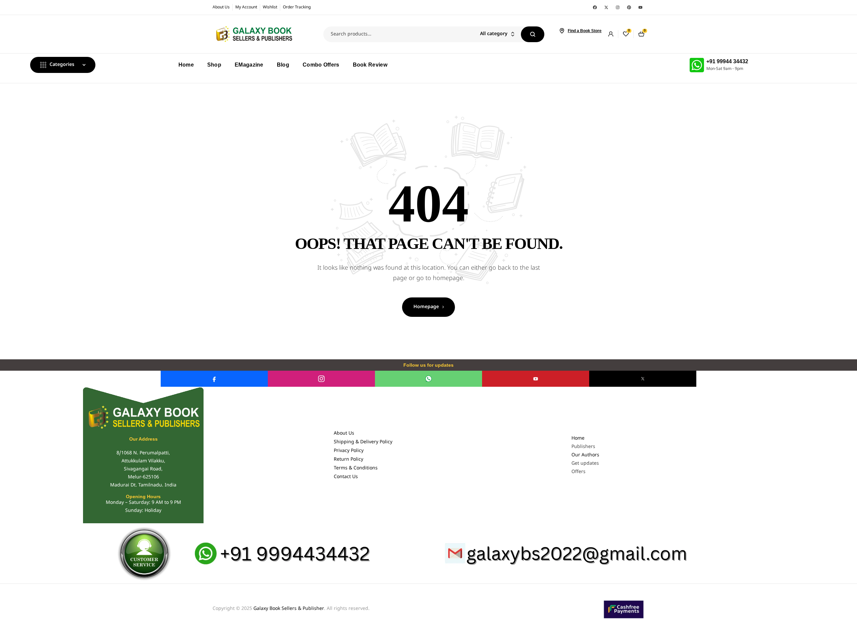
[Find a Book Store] (561, 30)
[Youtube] (640, 7)
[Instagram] (618, 7)
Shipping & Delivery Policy (363, 442)
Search (532, 34)
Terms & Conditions (356, 468)
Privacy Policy (349, 451)
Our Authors (585, 455)
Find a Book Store (585, 30)
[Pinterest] (629, 7)
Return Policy (348, 459)
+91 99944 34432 (727, 61)
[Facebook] (595, 7)
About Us (344, 433)
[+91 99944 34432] (697, 65)
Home (578, 438)
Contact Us (346, 477)
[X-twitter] (606, 7)
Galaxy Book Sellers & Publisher (288, 609)
